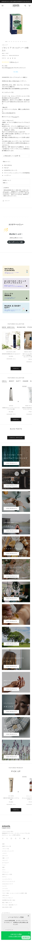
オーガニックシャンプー (8, 851)
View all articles (16, 437)
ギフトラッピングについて (8, 881)
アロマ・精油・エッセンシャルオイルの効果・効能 (14, 893)
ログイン (4, 876)
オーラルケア (5, 862)
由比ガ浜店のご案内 (7, 907)
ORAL (4, 381)
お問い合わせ (5, 895)
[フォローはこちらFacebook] (3, 838)
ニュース (4, 886)
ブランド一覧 (5, 848)
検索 (3, 844)
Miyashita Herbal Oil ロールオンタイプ (11, 353)
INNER (25, 381)
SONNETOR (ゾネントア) (10, 170)
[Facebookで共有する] (8, 58)
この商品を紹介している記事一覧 (11, 156)
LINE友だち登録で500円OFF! (16, 936)
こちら (15, 117)
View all (16, 368)
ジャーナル (5, 888)
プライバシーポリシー (7, 898)
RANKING (21, 327)
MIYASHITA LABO (11, 351)
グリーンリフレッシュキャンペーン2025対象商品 (17, 173)
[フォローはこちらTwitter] (7, 838)
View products (11, 463)
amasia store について (7, 884)
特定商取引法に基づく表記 (8, 900)
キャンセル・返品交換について (9, 905)
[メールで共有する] (15, 58)
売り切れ (16, 71)
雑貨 (3, 867)
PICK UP (6, 168)
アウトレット (5, 872)
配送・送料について (7, 902)
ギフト (3, 869)
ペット (3, 865)
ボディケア (5, 855)
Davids (11, 405)
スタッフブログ (6, 891)
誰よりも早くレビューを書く (16, 242)
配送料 (9, 68)
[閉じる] (29, 933)
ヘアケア (4, 853)
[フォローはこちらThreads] (15, 838)
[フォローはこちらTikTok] (28, 838)
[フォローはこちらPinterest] (20, 838)
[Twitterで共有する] (10, 58)
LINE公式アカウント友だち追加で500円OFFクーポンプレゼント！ (16, 1)
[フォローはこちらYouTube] (24, 838)
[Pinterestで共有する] (12, 58)
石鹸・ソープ (5, 858)
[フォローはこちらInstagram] (11, 838)
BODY (11, 381)
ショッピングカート (7, 879)
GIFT (18, 381)
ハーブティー (7, 175)
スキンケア (5, 860)
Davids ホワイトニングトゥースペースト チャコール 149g (11, 408)
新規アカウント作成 (7, 874)
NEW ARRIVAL (8, 165)
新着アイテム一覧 (6, 846)
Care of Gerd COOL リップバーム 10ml (11, 799)
